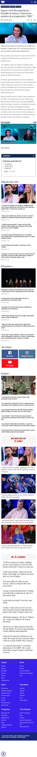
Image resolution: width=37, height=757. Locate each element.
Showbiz (22, 688)
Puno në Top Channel (25, 720)
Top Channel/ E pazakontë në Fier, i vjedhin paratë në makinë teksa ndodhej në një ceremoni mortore (17, 404)
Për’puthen (4, 715)
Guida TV (3, 727)
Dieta (21, 698)
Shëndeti (22, 695)
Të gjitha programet (6, 725)
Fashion (22, 693)
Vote (6, 171)
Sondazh (6, 156)
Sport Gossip (4, 705)
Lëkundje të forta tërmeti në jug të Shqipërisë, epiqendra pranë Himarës (16, 309)
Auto (21, 675)
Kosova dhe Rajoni (25, 671)
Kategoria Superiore (6, 690)
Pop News (24, 685)
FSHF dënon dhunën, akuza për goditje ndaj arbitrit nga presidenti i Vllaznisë (17, 318)
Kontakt (22, 717)
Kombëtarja (4, 688)
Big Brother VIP (5, 6)
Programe (5, 709)
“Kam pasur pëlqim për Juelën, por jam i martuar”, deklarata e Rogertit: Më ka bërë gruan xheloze (17, 218)
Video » (6, 373)
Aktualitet (4, 671)
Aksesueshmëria (24, 726)
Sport (3, 685)
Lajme (4, 662)
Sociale (3, 675)
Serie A (3, 700)
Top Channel (9, 365)
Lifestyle (22, 690)
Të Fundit (18, 6)
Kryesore (12, 6)
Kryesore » (7, 266)
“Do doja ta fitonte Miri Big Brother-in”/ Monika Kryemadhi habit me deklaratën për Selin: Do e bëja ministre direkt (18, 237)
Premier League (5, 695)
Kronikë (3, 668)
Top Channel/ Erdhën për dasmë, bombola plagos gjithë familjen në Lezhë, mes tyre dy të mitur (17, 410)
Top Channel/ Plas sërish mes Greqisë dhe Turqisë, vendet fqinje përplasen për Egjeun (18, 431)
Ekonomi (3, 673)
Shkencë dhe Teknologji (26, 673)
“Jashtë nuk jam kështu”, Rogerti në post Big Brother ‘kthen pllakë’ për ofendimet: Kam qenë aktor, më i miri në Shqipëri (16, 227)
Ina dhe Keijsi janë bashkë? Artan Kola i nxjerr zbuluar (16, 247)
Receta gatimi (23, 700)
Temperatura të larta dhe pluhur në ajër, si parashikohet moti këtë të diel (15, 300)
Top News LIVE (5, 680)
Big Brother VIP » (11, 182)
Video (2, 678)
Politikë (3, 666)
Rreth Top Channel (25, 713)
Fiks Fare (3, 720)
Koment (22, 668)
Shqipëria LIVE (5, 717)
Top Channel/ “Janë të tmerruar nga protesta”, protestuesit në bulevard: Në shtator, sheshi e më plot (17, 417)
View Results (12, 171)
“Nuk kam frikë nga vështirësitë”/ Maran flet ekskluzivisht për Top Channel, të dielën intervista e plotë (18, 327)
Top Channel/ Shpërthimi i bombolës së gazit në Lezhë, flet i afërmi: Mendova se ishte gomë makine (18, 424)
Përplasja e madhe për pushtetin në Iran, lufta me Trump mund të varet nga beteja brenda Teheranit (17, 292)
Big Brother (10, 356)
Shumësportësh (5, 702)
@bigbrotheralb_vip (27, 356)
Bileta (21, 715)
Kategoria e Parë (5, 693)
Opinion (22, 666)
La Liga (3, 698)
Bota (22, 662)
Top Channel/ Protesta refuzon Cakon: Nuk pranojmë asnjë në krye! (15, 398)
